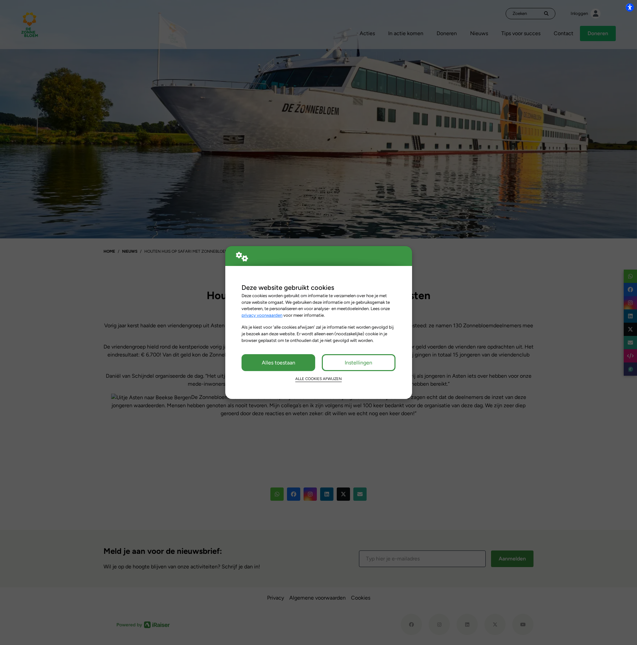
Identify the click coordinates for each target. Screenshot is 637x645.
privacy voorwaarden (262, 315)
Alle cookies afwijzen (318, 378)
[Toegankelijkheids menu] (630, 7)
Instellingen (358, 362)
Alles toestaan (278, 362)
